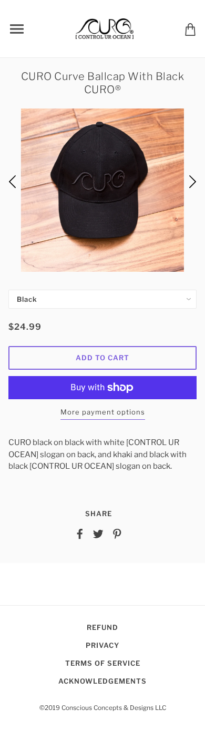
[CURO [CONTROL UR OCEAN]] (105, 28)
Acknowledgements (102, 681)
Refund (102, 627)
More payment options (102, 412)
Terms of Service (102, 663)
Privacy (102, 645)
